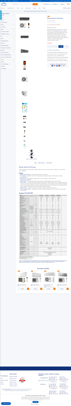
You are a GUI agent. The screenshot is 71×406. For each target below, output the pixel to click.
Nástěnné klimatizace (13, 384)
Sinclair (2, 59)
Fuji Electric (3, 27)
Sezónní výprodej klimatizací (6, 57)
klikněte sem (24, 170)
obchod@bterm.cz (53, 381)
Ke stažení (34, 8)
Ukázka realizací (28, 8)
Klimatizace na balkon (13, 376)
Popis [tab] (35, 163)
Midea (2, 38)
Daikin (2, 24)
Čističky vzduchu (4, 22)
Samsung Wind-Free (5, 52)
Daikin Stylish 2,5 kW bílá (35, 284)
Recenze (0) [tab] (49, 163)
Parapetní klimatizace (5, 45)
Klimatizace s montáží (5, 34)
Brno (15, 389)
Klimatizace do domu (13, 378)
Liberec (24, 389)
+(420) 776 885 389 (64, 379)
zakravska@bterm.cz (53, 388)
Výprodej (3, 66)
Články (18, 8)
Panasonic (3, 43)
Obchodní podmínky (4, 380)
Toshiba (2, 61)
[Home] (24, 11)
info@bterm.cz (43, 384)
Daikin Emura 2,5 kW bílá (22, 284)
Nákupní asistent (7, 403)
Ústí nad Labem (11, 390)
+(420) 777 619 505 (64, 386)
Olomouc (27, 389)
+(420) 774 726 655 (54, 393)
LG (1, 36)
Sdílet (67, 46)
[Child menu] (5, 15)
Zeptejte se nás (61, 46)
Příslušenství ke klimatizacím (6, 47)
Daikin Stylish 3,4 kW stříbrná (62, 284)
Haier (2, 29)
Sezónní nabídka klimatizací (6, 54)
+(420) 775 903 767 (54, 386)
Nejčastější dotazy (11, 8)
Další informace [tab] (41, 163)
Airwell (2, 15)
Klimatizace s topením (13, 385)
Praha (13, 389)
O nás (2, 378)
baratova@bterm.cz (64, 388)
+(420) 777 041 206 (54, 379)
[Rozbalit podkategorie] (13, 15)
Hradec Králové (17, 390)
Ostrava (18, 389)
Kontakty (44, 8)
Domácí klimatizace (13, 380)
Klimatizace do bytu (13, 382)
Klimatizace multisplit (5, 31)
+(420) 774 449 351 (64, 393)
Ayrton (2, 20)
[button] (22, 289)
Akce (2, 17)
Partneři (39, 8)
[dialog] (35, 400)
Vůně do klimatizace (4, 64)
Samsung (2, 50)
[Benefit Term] (4, 4)
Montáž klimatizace (4, 40)
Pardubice (22, 390)
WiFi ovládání (3, 68)
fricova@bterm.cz (64, 381)
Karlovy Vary (26, 390)
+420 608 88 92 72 (44, 378)
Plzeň (21, 389)
